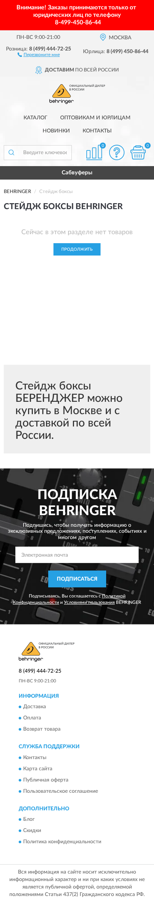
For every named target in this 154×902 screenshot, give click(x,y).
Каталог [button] (35, 117)
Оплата (32, 718)
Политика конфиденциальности (62, 842)
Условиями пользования (89, 602)
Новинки (56, 131)
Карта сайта (37, 768)
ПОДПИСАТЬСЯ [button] (77, 579)
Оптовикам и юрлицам (95, 117)
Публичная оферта (45, 780)
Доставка (34, 707)
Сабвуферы (77, 172)
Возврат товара (42, 729)
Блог (29, 819)
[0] (138, 152)
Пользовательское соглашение (60, 791)
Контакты (97, 131)
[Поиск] (11, 152)
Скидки (32, 831)
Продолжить (77, 249)
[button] (39, 54)
